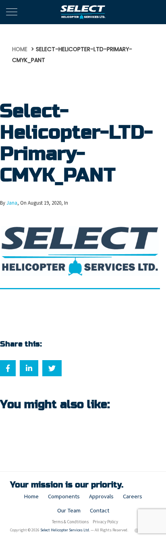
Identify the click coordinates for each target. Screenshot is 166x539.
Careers (132, 496)
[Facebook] (8, 368)
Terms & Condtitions (70, 521)
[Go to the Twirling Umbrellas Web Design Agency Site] (137, 530)
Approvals (101, 496)
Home (31, 496)
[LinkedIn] (29, 368)
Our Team (69, 510)
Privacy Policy (105, 521)
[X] (52, 368)
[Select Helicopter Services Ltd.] (83, 12)
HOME (19, 49)
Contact (99, 510)
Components (64, 496)
